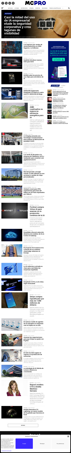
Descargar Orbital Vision (35, 11)
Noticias (10, 8)
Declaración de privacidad (6, 450)
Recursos (44, 8)
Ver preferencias (60, 443)
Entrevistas (24, 8)
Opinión (31, 8)
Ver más (23, 425)
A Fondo (17, 8)
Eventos (37, 8)
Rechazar (42, 443)
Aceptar (24, 443)
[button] (68, 436)
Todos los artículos (55, 8)
